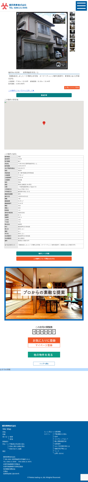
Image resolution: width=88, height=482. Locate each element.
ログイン (47, 434)
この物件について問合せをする (44, 259)
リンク (57, 451)
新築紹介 (5, 441)
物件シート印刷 (44, 253)
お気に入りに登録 (72, 87)
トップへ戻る (44, 363)
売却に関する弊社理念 (17, 446)
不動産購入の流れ (61, 434)
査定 (3, 451)
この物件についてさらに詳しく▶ (21, 90)
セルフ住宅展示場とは (62, 446)
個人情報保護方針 (61, 441)
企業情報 (58, 432)
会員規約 (58, 444)
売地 (3, 432)
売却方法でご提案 (15, 449)
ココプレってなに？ (61, 439)
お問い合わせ (59, 453)
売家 (3, 434)
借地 (11, 439)
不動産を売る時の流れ (17, 444)
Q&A (56, 436)
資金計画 (44, 95)
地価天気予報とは (61, 448)
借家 (11, 437)
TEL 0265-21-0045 (18, 8)
